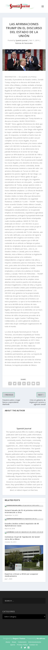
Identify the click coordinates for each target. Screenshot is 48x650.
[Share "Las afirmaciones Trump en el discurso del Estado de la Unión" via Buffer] (28, 383)
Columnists (22, 642)
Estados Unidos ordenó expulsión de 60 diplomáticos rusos (22, 524)
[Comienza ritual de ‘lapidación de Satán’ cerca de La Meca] (24, 533)
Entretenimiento (34, 642)
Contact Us (33, 645)
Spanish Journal (21, 40)
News (14, 642)
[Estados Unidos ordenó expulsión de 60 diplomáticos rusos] (24, 519)
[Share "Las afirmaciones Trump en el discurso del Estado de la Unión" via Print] (38, 383)
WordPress (41, 638)
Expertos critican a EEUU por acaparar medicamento (21, 575)
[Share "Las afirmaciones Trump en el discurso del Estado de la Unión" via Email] (33, 383)
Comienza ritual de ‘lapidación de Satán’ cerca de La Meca (22, 538)
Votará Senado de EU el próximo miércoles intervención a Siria (23, 511)
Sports (12, 645)
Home (8, 642)
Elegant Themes (19, 638)
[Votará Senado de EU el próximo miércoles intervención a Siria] (24, 506)
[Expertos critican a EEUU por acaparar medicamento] (24, 558)
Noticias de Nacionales (24, 43)
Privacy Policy (22, 645)
